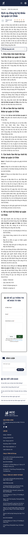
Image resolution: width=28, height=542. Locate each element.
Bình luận (20, 369)
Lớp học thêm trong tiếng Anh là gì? (10, 387)
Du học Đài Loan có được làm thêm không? (12, 383)
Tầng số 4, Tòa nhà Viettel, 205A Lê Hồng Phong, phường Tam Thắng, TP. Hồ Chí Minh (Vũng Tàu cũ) (14, 509)
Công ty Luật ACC (8, 20)
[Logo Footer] (11, 414)
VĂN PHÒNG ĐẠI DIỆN (8, 483)
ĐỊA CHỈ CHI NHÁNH (7, 462)
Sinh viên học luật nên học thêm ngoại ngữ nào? (13, 400)
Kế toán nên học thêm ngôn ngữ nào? (10, 396)
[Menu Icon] (21, 3)
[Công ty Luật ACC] (3, 3)
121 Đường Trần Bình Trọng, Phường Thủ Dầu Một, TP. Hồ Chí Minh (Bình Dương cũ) (13, 486)
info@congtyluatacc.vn (11, 446)
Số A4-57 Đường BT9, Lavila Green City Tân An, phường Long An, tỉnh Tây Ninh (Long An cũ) (13, 504)
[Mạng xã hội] (4, 427)
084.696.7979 (10, 438)
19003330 (9, 435)
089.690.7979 (9, 449)
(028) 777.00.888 (12, 443)
